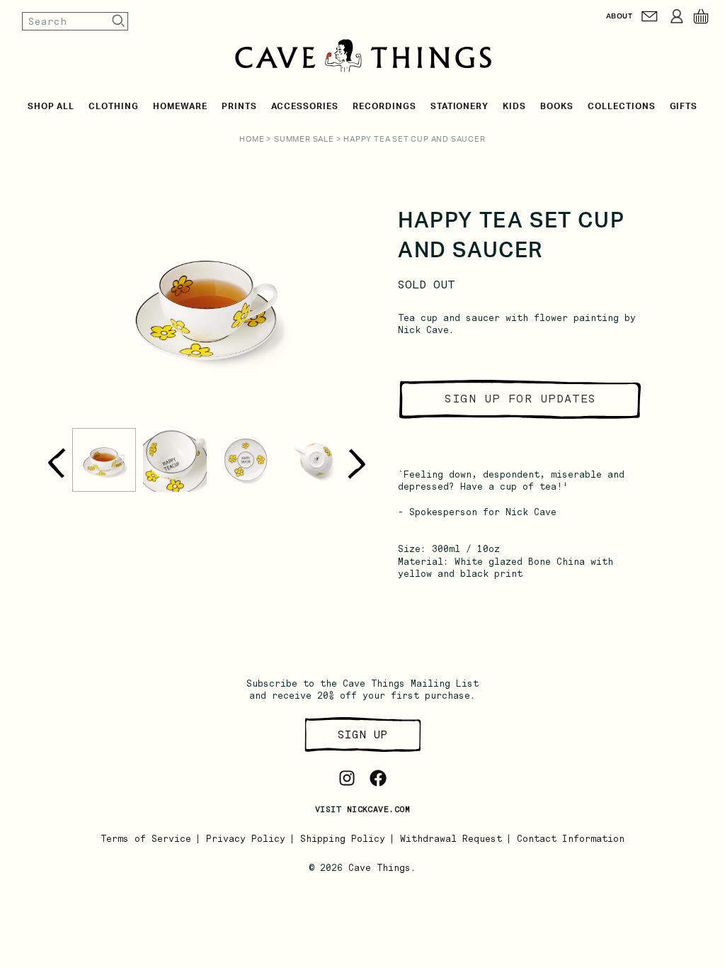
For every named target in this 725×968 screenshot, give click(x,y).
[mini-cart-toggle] (701, 16)
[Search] (119, 21)
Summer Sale (304, 139)
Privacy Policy (245, 838)
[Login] (676, 16)
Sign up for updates (520, 398)
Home (251, 139)
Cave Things (379, 867)
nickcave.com (378, 809)
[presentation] (56, 464)
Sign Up (362, 734)
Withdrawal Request (451, 838)
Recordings (384, 106)
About (619, 16)
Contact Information (570, 838)
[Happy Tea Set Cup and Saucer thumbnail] (104, 460)
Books (556, 106)
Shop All (51, 106)
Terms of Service (146, 838)
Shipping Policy (342, 838)
